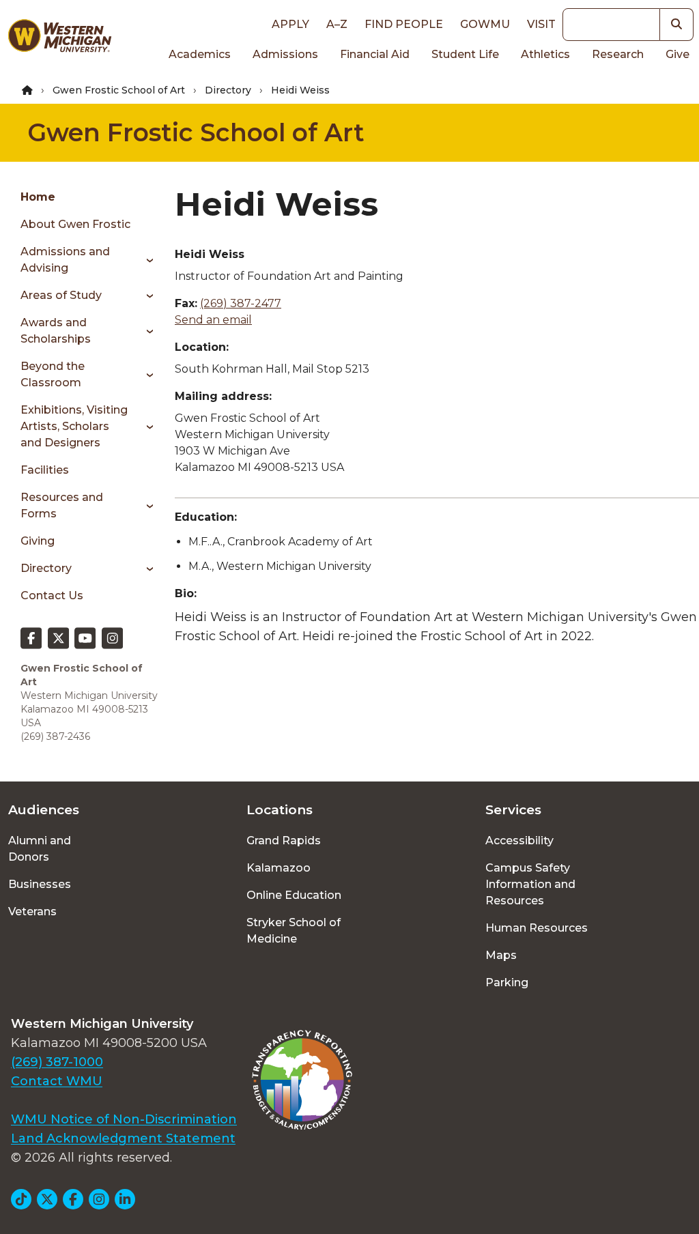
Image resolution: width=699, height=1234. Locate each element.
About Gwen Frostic (75, 224)
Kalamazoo (278, 867)
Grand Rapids (283, 840)
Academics (200, 54)
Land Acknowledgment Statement (123, 1138)
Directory (228, 90)
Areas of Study (61, 295)
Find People (404, 24)
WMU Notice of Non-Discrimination (124, 1119)
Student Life (465, 54)
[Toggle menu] (145, 260)
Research (618, 54)
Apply (290, 24)
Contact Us (51, 595)
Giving (37, 540)
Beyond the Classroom (52, 374)
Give (677, 54)
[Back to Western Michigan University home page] (59, 38)
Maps (501, 955)
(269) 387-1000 (57, 1062)
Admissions (285, 54)
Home (37, 196)
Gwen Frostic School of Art (119, 90)
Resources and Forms (61, 505)
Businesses (39, 884)
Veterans (32, 911)
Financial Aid (375, 54)
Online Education (293, 895)
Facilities (44, 469)
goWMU (485, 24)
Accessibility (519, 840)
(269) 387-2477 (240, 303)
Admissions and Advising (65, 259)
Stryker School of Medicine (293, 930)
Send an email (213, 319)
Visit (541, 24)
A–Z (336, 24)
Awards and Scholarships (55, 330)
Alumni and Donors (39, 848)
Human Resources (536, 927)
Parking (506, 982)
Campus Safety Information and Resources (530, 884)
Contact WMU (56, 1081)
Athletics (545, 54)
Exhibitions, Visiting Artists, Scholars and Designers (74, 426)
